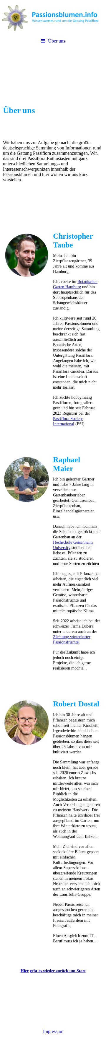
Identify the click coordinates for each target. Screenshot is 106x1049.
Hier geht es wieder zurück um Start (53, 971)
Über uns (56, 40)
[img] (53, 17)
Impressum (53, 1031)
